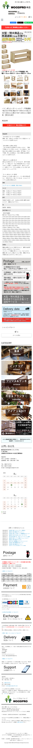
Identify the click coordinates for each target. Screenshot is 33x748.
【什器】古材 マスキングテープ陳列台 (17, 530)
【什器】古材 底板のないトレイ (15, 544)
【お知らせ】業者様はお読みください (17, 27)
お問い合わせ (20, 722)
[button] (3, 59)
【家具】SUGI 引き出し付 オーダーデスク (18, 535)
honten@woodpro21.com (12, 685)
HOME (3, 738)
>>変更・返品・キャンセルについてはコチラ (11, 633)
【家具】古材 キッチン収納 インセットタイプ (18, 538)
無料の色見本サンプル (16, 736)
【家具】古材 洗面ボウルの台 (15, 539)
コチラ (5, 693)
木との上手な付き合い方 (11, 733)
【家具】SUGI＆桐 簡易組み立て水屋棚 (17, 545)
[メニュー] (2, 19)
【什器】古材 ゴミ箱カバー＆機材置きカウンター (19, 533)
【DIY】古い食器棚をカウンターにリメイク (18, 541)
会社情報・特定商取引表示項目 (13, 738)
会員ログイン (20, 740)
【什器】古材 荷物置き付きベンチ (16, 542)
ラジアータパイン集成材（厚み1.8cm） (13, 185)
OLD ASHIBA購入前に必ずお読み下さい (22, 734)
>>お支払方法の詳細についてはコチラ (10, 612)
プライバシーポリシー (26, 738)
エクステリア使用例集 (7, 734)
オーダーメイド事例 (22, 733)
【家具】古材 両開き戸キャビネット (16, 532)
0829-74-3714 (7, 682)
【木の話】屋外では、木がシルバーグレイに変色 (19, 536)
